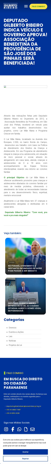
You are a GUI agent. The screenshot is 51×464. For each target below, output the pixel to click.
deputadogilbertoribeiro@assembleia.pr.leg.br (23, 406)
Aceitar (26, 452)
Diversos (11, 262)
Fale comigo (38, 6)
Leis (10, 336)
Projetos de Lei (15, 345)
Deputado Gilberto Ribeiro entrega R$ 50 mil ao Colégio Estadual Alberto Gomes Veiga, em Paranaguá (24, 307)
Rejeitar (25, 459)
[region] (25, 449)
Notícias (32, 300)
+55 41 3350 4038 (12, 413)
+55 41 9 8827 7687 (13, 410)
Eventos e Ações (22, 300)
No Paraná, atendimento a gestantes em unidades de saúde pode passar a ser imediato (25, 268)
